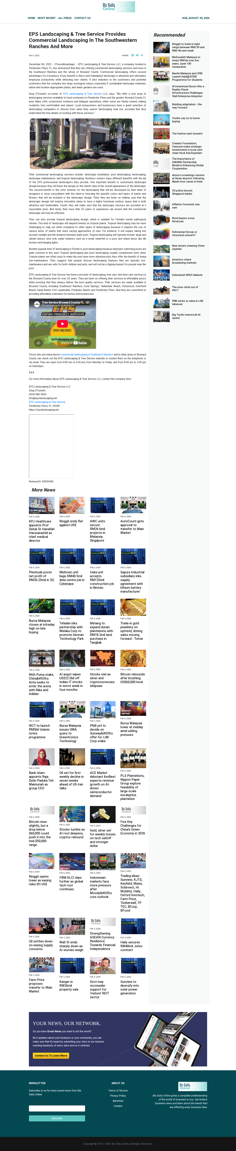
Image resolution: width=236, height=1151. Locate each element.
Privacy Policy (118, 1096)
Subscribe (57, 1118)
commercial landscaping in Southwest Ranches (87, 355)
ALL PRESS (65, 18)
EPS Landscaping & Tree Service (82, 94)
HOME (31, 18)
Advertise (118, 1101)
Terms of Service (118, 1091)
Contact (118, 1106)
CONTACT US (82, 18)
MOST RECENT (47, 18)
